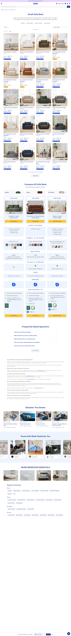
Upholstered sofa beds (21, 509)
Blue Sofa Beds (43, 515)
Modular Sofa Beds (44, 490)
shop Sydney (14, 221)
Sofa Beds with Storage (54, 490)
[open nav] (1, 3)
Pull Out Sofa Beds (26, 490)
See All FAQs (35, 350)
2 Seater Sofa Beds (21, 499)
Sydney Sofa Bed (34, 457)
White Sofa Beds (19, 515)
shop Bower (35, 221)
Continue (48, 634)
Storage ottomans (16, 490)
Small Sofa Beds (49, 499)
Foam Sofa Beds (30, 509)
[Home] (2, 9)
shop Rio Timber (57, 221)
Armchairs (10, 493)
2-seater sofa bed (38, 387)
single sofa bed (40, 370)
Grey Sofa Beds (27, 515)
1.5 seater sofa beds (12, 499)
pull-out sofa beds (30, 379)
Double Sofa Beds (57, 499)
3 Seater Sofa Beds (30, 499)
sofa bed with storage (30, 375)
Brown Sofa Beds (59, 515)
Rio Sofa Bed (16, 457)
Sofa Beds (6, 9)
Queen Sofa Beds (11, 503)
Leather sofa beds (11, 509)
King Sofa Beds (19, 503)
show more (35, 175)
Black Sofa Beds (35, 515)
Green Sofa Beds (11, 515)
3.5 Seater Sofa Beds (40, 499)
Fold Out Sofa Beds (35, 490)
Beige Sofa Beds (51, 515)
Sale (14, 493)
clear (10, 31)
